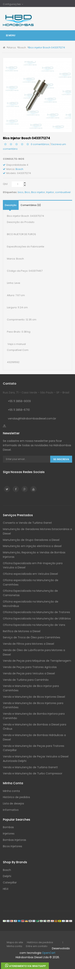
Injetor (50, 192)
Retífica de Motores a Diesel (21, 631)
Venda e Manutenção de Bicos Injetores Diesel (34, 697)
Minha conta (11, 791)
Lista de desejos (13, 803)
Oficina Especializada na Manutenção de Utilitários (37, 618)
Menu (11, 35)
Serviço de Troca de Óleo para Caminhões (31, 637)
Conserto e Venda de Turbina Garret (27, 523)
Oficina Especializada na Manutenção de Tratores (36, 612)
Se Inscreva (61, 459)
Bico (27, 192)
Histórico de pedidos (16, 797)
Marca (12, 47)
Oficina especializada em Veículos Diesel (30, 574)
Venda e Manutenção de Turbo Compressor (32, 773)
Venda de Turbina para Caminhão (26, 680)
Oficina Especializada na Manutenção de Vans (34, 625)
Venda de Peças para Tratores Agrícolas (30, 667)
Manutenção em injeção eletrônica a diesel (32, 546)
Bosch (22, 47)
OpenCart (48, 953)
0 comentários (40, 144)
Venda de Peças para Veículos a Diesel (29, 673)
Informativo (11, 810)
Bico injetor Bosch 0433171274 (46, 47)
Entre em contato (37, 946)
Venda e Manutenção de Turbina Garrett (30, 767)
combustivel (63, 192)
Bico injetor (38, 192)
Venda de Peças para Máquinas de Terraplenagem (37, 661)
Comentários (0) (31, 205)
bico (20, 192)
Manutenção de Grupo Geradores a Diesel (31, 540)
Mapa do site (15, 942)
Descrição (11, 205)
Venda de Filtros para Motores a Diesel (28, 644)
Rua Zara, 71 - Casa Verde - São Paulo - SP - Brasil (36, 392)
